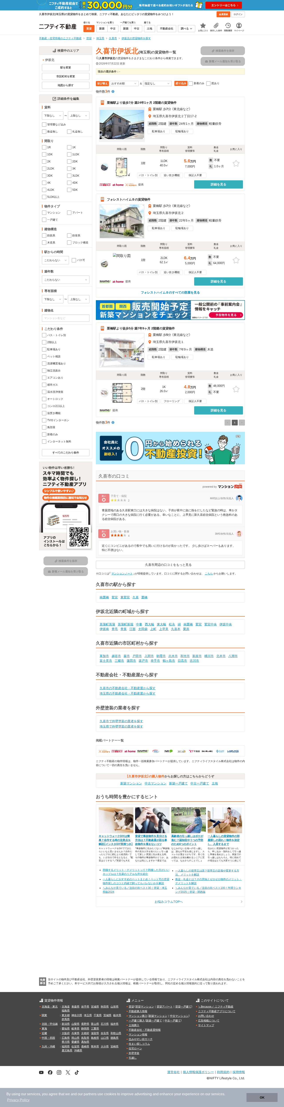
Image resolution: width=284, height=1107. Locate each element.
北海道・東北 (50, 1006)
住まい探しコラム (139, 1043)
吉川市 (194, 660)
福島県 (66, 1010)
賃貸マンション (144, 1006)
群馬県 (66, 1019)
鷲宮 (115, 597)
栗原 (186, 629)
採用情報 (239, 1072)
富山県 (95, 1023)
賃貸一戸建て (183, 1006)
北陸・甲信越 (50, 1023)
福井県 (114, 1023)
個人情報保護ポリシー (198, 1072)
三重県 (95, 1028)
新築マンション (131, 783)
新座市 (197, 656)
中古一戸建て (199, 783)
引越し (133, 1057)
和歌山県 (115, 1033)
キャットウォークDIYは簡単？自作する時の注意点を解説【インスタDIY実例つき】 (116, 840)
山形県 (114, 1006)
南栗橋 (104, 597)
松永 (172, 624)
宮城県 (95, 1006)
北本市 (221, 656)
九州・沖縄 (48, 1046)
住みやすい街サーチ (141, 1039)
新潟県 (66, 1023)
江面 (132, 629)
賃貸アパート (165, 1006)
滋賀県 (95, 1033)
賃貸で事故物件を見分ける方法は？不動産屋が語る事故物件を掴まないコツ (151, 840)
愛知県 (66, 1028)
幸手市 (155, 660)
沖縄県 (78, 1050)
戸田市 (137, 656)
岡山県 (75, 1037)
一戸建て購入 (137, 1020)
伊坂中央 (225, 624)
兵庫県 (75, 1033)
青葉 (123, 629)
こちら (209, 573)
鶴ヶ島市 (169, 660)
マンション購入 (138, 1016)
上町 (153, 629)
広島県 (66, 1037)
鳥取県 (85, 1037)
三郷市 (119, 660)
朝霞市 (161, 656)
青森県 (75, 1006)
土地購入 (134, 1025)
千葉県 (98, 1015)
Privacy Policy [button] (18, 1100)
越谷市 (116, 656)
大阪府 (66, 1033)
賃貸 (131, 1006)
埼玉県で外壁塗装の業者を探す (121, 726)
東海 (44, 1028)
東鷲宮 (125, 597)
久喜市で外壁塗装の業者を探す (121, 721)
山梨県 (75, 1023)
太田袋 (143, 629)
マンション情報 (138, 1034)
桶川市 (209, 656)
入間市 (149, 656)
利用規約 (223, 1072)
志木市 (173, 656)
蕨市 (127, 656)
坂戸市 (143, 660)
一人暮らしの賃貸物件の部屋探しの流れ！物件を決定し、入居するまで (224, 840)
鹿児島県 (67, 1050)
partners (90, 1094)
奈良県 (105, 1033)
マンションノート (122, 573)
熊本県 (95, 1046)
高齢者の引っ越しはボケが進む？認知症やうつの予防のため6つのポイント (187, 840)
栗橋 (144, 597)
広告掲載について (208, 1020)
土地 (215, 783)
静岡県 (85, 1028)
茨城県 (107, 1015)
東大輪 (161, 624)
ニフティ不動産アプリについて (216, 1011)
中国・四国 (48, 1037)
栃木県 (117, 1015)
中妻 (139, 624)
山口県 (105, 1037)
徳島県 (114, 1037)
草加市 (104, 656)
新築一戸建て (178, 783)
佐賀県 (75, 1046)
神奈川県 (76, 1015)
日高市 (182, 660)
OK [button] (262, 1097)
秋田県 (105, 1006)
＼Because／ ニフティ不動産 (215, 1006)
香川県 (66, 1041)
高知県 (85, 1041)
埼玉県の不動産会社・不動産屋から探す (128, 693)
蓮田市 (131, 660)
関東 (44, 1015)
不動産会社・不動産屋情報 (145, 1029)
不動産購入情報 (138, 1011)
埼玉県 (88, 1015)
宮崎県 (114, 1046)
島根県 (95, 1037)
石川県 (105, 1023)
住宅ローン (135, 1048)
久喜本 (175, 629)
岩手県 (85, 1006)
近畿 (44, 1033)
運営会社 (173, 1072)
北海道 (66, 1006)
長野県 (85, 1023)
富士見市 (106, 660)
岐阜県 (75, 1028)
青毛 (115, 629)
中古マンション (155, 783)
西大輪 (149, 624)
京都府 (85, 1033)
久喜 (135, 597)
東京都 (66, 1015)
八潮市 (233, 656)
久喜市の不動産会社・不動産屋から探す (128, 688)
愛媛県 (75, 1041)
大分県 (105, 1046)
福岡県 (66, 1046)
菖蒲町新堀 (125, 624)
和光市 (185, 656)
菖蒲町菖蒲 (107, 624)
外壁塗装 (134, 1053)
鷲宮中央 (210, 624)
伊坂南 (104, 629)
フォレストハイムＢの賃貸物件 (128, 199)
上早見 (163, 629)
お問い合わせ (206, 1016)
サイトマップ (206, 1025)
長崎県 (85, 1046)
